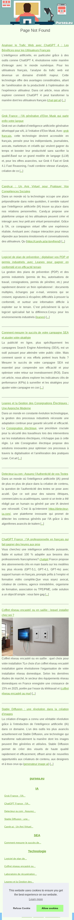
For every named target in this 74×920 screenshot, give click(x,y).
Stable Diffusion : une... (17, 819)
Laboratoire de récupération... (20, 874)
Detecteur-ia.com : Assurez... (20, 811)
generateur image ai (36, 764)
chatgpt (43, 559)
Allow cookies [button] (50, 908)
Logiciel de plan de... (15, 858)
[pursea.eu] (37, 12)
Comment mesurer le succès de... (22, 842)
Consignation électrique (21, 428)
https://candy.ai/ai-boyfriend (43, 241)
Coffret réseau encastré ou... (20, 866)
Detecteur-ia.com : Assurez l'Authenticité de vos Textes (35, 473)
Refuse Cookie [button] (21, 908)
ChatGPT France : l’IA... (17, 803)
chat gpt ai (54, 100)
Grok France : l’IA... (14, 795)
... (64, 100)
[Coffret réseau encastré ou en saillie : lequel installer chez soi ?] (35, 637)
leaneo (40, 317)
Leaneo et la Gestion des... (19, 881)
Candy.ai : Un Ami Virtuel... (18, 826)
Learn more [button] (36, 899)
